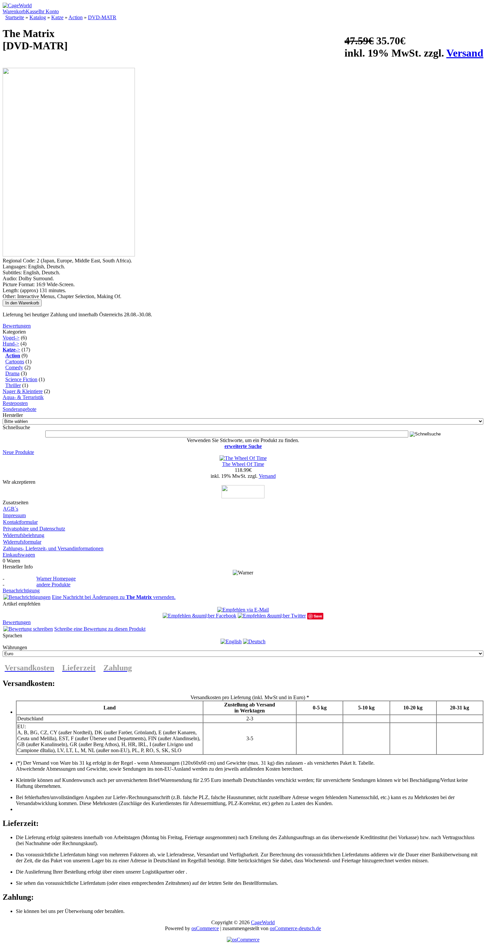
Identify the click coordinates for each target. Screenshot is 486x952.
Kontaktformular (20, 522)
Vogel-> (11, 337)
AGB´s (10, 509)
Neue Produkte (18, 452)
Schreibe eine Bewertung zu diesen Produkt (99, 629)
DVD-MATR (102, 17)
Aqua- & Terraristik (23, 397)
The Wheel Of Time (243, 464)
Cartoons (14, 361)
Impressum (14, 515)
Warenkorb (14, 11)
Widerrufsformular (22, 542)
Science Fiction (21, 379)
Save (318, 615)
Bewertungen (17, 326)
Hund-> (11, 343)
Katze (57, 17)
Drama (12, 373)
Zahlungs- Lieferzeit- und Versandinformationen (53, 548)
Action (75, 17)
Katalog (37, 17)
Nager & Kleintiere (23, 391)
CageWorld (263, 922)
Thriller (13, 385)
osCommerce (205, 928)
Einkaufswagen (19, 555)
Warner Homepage (56, 578)
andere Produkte (53, 584)
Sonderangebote (19, 409)
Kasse (32, 11)
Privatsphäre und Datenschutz (34, 528)
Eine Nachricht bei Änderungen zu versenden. (114, 597)
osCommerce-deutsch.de (295, 928)
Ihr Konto (48, 11)
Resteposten (15, 403)
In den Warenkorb (22, 302)
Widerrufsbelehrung (23, 535)
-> (11, 349)
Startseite (14, 17)
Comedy (14, 367)
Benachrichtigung (21, 590)
